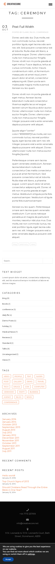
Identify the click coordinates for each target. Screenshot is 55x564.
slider (39, 376)
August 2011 (8, 448)
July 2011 (6, 451)
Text (29, 376)
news (33, 244)
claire (25, 32)
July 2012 (7, 432)
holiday (5, 326)
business (34, 392)
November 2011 (10, 440)
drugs (17, 387)
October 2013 (9, 424)
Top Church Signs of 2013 (15, 481)
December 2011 (10, 437)
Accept (8, 559)
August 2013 (8, 429)
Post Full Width (23, 26)
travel (41, 381)
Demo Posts (8, 320)
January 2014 (9, 422)
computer (39, 387)
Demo (29, 381)
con (27, 387)
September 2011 (11, 445)
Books (5, 304)
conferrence (10, 402)
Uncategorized (9, 354)
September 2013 (11, 427)
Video (6, 376)
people (18, 376)
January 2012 (9, 435)
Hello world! (8, 475)
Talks (4, 349)
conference (42, 32)
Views (5, 360)
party (22, 392)
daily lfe (5, 315)
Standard (6, 343)
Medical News (8, 332)
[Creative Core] (12, 4)
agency (7, 397)
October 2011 (9, 443)
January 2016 (9, 419)
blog (32, 32)
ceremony (24, 244)
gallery (18, 381)
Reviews (6, 337)
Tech (6, 387)
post (6, 381)
